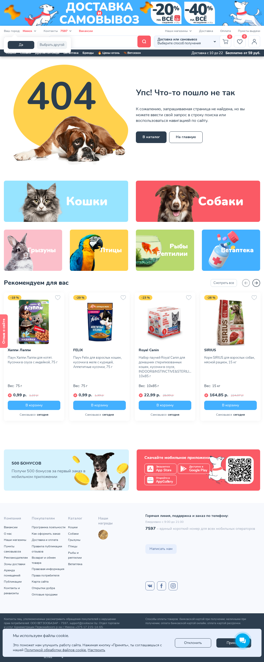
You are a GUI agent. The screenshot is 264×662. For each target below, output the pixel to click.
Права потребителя (45, 575)
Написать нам (161, 548)
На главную (186, 137)
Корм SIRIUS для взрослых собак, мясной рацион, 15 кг (229, 360)
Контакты (56, 31)
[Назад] (246, 283)
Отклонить (193, 642)
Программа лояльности (48, 527)
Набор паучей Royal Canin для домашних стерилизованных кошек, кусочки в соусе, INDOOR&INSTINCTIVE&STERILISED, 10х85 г (165, 367)
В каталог (151, 137)
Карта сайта (40, 582)
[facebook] (161, 585)
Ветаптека (70, 53)
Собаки (25, 53)
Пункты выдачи (249, 31)
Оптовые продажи (44, 594)
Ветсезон (132, 53)
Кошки (11, 53)
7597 (150, 528)
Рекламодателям (16, 558)
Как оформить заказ (46, 534)
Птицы (72, 546)
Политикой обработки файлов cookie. (55, 650)
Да (21, 45)
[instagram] (173, 585)
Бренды (88, 53)
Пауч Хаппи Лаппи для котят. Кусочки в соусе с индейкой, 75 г (32, 360)
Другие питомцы (47, 53)
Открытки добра (43, 588)
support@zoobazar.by (83, 623)
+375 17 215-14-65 (89, 627)
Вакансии (86, 31)
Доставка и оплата (45, 540)
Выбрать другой (52, 45)
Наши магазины (15, 540)
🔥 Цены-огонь (109, 53)
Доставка (206, 31)
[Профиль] (254, 41)
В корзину (34, 405)
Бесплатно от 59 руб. (243, 53)
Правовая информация (48, 569)
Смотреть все (223, 283)
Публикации (13, 582)
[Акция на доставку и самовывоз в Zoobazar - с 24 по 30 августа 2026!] (132, 13)
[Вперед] (256, 283)
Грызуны (74, 540)
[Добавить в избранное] (57, 297)
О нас (8, 534)
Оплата (225, 31)
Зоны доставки (14, 564)
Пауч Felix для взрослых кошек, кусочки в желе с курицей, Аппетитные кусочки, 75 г (97, 362)
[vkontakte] (149, 585)
